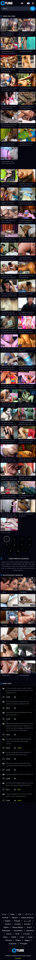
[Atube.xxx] (7, 3)
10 (18, 551)
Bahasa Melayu (17, 927)
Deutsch (8, 924)
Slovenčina (30, 930)
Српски (9, 934)
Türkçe (5, 937)
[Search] (32, 8)
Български (12, 943)
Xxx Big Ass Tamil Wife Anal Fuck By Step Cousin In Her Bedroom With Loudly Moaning (18, 741)
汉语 (19, 914)
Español (15, 917)
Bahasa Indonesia (27, 917)
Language (23, 3)
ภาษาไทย (26, 934)
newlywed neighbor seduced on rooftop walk (19, 774)
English (7, 921)
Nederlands (6, 930)
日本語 (13, 937)
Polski (12, 914)
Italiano (6, 927)
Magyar (27, 940)
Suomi (22, 937)
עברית (4, 914)
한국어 (29, 927)
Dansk (30, 937)
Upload (28, 3)
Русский (5, 917)
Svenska (18, 924)
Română (27, 924)
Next (26, 551)
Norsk (17, 934)
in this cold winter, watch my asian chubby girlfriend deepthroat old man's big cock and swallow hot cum (19, 690)
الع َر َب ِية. (27, 921)
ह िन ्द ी (29, 914)
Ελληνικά (8, 940)
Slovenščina (18, 930)
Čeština (18, 940)
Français (17, 921)
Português (23, 943)
